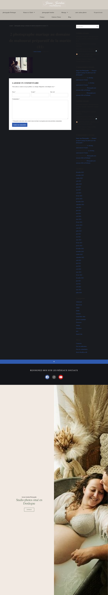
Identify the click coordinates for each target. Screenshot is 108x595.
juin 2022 (78, 263)
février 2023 (79, 242)
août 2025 (78, 181)
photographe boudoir (48, 12)
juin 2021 (78, 281)
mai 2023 (78, 237)
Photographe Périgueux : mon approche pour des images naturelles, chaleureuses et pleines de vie (87, 39)
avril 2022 (78, 269)
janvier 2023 (79, 245)
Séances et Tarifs (28, 12)
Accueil (11, 25)
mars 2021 (78, 289)
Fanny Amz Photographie (82, 70)
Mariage (63, 12)
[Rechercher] (97, 26)
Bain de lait (79, 305)
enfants (78, 307)
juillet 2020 (79, 292)
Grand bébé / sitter (80, 316)
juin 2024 (78, 210)
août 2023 (78, 228)
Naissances (79, 328)
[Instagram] (54, 377)
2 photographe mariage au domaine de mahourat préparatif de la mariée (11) (31, 25)
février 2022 (79, 275)
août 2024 (78, 207)
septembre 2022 (80, 257)
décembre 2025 (80, 172)
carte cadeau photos (81, 12)
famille (77, 310)
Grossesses (79, 322)
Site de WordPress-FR (81, 352)
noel (77, 331)
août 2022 (78, 260)
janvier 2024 (79, 225)
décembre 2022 (80, 248)
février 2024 (79, 222)
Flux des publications (81, 346)
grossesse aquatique (81, 319)
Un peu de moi (98, 12)
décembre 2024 (80, 201)
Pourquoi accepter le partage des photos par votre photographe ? (86, 73)
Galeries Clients (56, 17)
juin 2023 (78, 234)
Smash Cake (79, 334)
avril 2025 (78, 193)
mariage (78, 325)
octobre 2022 (79, 254)
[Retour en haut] (54, 362)
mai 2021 (78, 283)
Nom (14, 92)
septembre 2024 (80, 204)
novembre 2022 (80, 251)
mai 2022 (78, 266)
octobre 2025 (79, 178)
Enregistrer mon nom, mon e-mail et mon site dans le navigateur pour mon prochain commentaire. (37, 121)
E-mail (33, 92)
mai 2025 (78, 190)
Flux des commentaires (82, 349)
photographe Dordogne (9, 12)
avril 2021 (78, 286)
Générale (78, 313)
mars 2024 (78, 219)
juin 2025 (78, 187)
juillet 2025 (79, 184)
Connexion (79, 343)
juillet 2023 (79, 231)
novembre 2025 (80, 175)
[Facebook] (47, 377)
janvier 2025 (79, 198)
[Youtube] (61, 377)
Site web (52, 92)
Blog (69, 17)
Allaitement (79, 302)
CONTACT (29, 509)
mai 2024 (78, 213)
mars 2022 (78, 272)
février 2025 (79, 196)
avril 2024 (78, 216)
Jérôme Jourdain (37, 51)
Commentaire (16, 99)
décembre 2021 (80, 278)
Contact (42, 17)
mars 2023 (78, 240)
